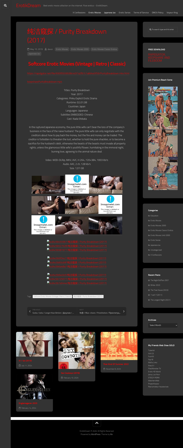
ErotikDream (28, 5)
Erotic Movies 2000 (80, 49)
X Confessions (79, 12)
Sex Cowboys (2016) (70, 373)
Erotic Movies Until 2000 (160, 235)
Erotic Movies (95, 12)
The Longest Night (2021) (160, 300)
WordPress (95, 434)
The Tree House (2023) (159, 290)
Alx (111, 434)
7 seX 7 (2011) (156, 295)
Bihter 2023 (155, 285)
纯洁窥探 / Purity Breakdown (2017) (88, 296)
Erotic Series (124, 12)
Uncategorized (156, 250)
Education (154, 216)
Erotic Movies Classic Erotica (104, 49)
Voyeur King (172, 12)
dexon (50, 49)
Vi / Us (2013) (25, 360)
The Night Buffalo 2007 (160, 280)
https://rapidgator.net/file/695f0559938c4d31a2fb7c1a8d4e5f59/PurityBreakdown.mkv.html (78, 73)
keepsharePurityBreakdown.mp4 (44, 81)
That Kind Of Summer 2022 (116, 364)
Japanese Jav (110, 12)
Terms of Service (141, 12)
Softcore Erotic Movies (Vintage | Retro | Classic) (52, 296)
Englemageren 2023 (28, 403)
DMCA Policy (157, 12)
